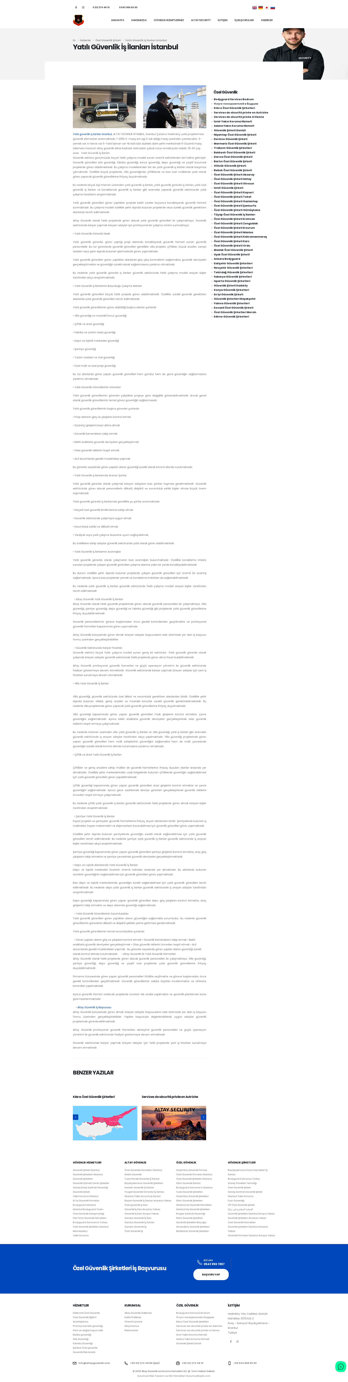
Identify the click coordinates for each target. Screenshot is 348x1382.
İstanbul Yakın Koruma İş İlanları (143, 1196)
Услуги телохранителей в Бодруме (236, 103)
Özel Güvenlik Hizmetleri (242, 1222)
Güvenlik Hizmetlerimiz (169, 20)
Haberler (267, 20)
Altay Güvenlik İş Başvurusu (94, 1007)
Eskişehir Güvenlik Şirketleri (233, 263)
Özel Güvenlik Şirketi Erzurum (234, 228)
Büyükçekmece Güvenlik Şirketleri (144, 1183)
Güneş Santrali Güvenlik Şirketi (245, 1191)
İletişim (222, 20)
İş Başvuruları (244, 20)
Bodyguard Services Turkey (244, 1178)
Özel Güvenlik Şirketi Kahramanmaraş (240, 237)
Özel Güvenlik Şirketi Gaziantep (236, 201)
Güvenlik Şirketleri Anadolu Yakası (247, 1218)
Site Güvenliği (81, 1339)
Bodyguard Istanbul (84, 1204)
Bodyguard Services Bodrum (234, 99)
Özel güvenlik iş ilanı (136, 1204)
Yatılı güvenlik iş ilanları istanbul (92, 134)
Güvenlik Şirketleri (83, 1178)
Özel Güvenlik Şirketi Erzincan (234, 219)
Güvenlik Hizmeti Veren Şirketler (91, 1183)
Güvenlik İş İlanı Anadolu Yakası (142, 1209)
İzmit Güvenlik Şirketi (228, 188)
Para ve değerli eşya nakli (88, 1330)
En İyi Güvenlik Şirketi (228, 294)
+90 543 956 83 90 (245, 1363)
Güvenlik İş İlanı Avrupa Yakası (142, 1213)
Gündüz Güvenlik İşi (136, 1226)
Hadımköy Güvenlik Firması (191, 1170)
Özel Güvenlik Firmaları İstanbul (194, 1174)
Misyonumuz (132, 1326)
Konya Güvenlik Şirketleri (231, 290)
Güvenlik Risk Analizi (84, 1352)
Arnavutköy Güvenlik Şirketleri (193, 1226)
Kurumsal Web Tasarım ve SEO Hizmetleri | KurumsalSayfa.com (174, 1375)
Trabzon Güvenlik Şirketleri (233, 148)
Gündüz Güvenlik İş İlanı (138, 1218)
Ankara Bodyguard (227, 259)
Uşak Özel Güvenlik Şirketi (232, 254)
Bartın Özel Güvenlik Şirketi (233, 161)
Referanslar (131, 1330)
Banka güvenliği (82, 1334)
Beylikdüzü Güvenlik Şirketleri (192, 1231)
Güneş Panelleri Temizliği (242, 1183)
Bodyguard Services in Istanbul (194, 1187)
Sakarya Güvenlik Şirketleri (233, 276)
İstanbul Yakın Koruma (240, 1196)
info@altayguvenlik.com (94, 1363)
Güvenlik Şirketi (81, 1191)
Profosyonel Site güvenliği (88, 1326)
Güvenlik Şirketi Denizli (230, 130)
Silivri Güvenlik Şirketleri (189, 1200)
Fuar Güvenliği (236, 1200)
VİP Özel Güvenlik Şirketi (241, 1204)
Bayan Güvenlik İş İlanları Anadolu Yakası (148, 1200)
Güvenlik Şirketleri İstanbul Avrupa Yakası (251, 1213)
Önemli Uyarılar (133, 1321)
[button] (75, 1117)
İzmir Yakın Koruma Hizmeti (233, 121)
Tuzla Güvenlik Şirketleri (189, 1191)
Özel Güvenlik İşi (134, 1231)
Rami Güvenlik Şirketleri (189, 1218)
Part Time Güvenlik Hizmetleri (89, 1218)
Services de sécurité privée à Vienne (239, 117)
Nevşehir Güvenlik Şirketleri (233, 268)
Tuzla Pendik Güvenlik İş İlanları (142, 1178)
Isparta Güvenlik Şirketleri (232, 281)
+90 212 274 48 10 (192, 1363)
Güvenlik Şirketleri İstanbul (88, 1174)
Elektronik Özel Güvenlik (86, 1312)
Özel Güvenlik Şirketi (239, 1187)
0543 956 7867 (214, 1264)
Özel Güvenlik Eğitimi (84, 1317)
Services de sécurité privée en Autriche (170, 1097)
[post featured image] (105, 1123)
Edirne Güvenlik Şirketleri (231, 316)
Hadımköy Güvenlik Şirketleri (192, 1196)
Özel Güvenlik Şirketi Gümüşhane (237, 210)
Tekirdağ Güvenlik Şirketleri (233, 272)
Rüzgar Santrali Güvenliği (190, 1213)
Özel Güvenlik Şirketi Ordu (232, 245)
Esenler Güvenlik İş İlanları (139, 1187)
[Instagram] (83, 7)
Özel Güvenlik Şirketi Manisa (233, 232)
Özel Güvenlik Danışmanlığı (88, 1213)
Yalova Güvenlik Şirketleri (232, 303)
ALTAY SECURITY (200, 20)
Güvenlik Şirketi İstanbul (86, 1170)
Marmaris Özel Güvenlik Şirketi (235, 143)
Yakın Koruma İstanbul (85, 1196)
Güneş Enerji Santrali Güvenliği (90, 1187)
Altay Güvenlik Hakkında (138, 1312)
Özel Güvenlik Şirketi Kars (231, 241)
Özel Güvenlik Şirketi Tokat (232, 197)
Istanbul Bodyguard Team (88, 1209)
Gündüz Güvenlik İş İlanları (139, 1222)
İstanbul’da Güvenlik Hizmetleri (194, 1204)
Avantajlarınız (80, 1321)
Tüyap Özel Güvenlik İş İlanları (234, 214)
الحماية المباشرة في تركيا (240, 1209)
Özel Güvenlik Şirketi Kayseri (234, 192)
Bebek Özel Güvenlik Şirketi (233, 170)
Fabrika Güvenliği (83, 1343)
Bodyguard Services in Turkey (90, 1222)
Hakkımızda (138, 20)
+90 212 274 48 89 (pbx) (145, 1363)
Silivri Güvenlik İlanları (188, 1183)
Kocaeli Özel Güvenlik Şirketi (233, 308)
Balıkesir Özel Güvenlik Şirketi (234, 152)
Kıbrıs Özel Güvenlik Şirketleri (94, 1097)
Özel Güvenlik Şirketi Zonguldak (236, 223)
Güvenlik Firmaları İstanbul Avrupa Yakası (251, 1235)
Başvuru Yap (211, 1274)
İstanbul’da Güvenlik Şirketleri (193, 1209)
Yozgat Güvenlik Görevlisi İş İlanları (144, 1191)
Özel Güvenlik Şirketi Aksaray (234, 174)
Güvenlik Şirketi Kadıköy (231, 285)
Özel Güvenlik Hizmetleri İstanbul (143, 1170)
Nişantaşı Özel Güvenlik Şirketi (235, 135)
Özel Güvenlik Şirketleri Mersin (235, 312)
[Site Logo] (78, 20)
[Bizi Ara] (200, 1263)
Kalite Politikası (133, 1317)
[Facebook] (76, 7)
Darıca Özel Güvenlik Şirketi (233, 157)
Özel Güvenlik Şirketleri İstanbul (194, 1178)
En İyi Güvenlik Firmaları (86, 1200)
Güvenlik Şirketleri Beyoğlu (191, 1222)
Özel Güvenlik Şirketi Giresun (234, 183)
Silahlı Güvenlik (133, 1174)
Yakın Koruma (81, 1235)
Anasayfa (117, 20)
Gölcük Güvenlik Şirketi (230, 166)
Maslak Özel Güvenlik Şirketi (233, 250)
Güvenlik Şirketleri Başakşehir (235, 299)
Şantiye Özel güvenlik (85, 1347)
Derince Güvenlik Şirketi (230, 139)
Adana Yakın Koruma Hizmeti (234, 126)
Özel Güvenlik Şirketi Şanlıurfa (235, 205)
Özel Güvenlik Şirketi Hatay (232, 179)
